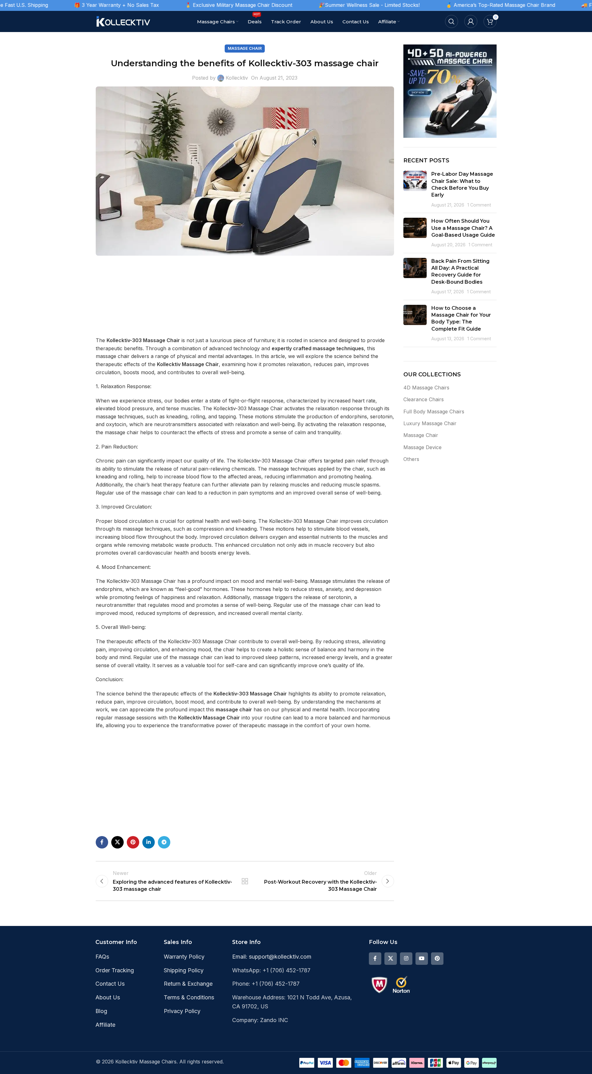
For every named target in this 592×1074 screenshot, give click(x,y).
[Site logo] (124, 21)
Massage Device (422, 447)
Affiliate (105, 1024)
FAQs (102, 956)
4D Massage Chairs (426, 387)
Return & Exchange (188, 983)
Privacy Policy (182, 1011)
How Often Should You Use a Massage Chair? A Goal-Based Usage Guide (463, 228)
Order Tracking (114, 970)
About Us (107, 997)
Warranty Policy (184, 956)
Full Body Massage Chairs (433, 411)
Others (411, 459)
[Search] (451, 21)
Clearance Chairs (423, 399)
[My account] (470, 21)
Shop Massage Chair (241, 816)
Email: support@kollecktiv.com (271, 956)
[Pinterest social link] (133, 842)
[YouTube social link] (421, 958)
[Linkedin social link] (148, 842)
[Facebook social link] (102, 842)
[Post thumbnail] (415, 189)
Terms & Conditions (189, 997)
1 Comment (479, 204)
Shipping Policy (184, 970)
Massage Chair (245, 48)
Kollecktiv (237, 78)
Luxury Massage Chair (430, 423)
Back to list (244, 881)
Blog (101, 1011)
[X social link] (117, 842)
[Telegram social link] (164, 842)
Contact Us (110, 983)
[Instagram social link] (406, 958)
